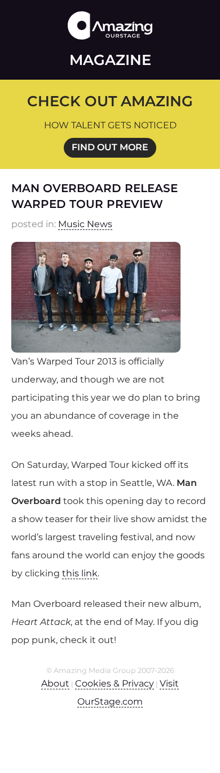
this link (80, 573)
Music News (85, 224)
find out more (110, 147)
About (55, 683)
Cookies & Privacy (114, 683)
